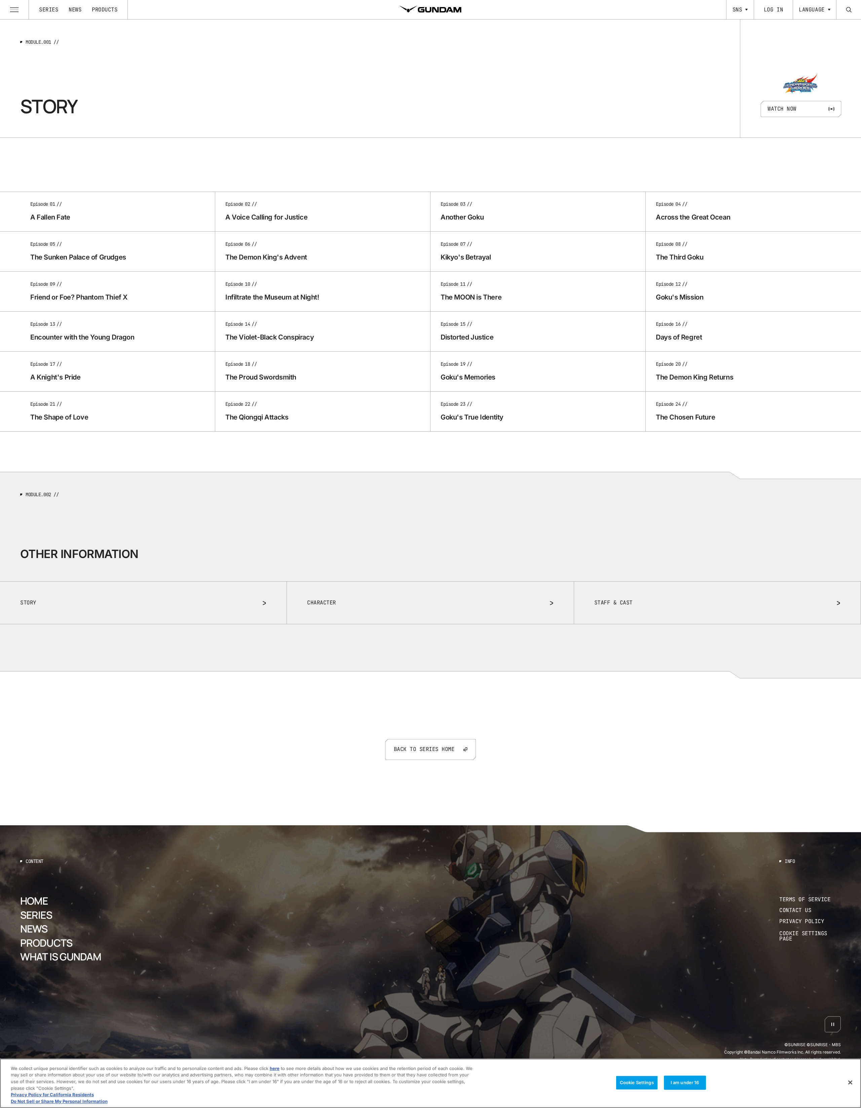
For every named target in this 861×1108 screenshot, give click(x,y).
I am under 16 (685, 1082)
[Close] (850, 1082)
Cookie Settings (637, 1082)
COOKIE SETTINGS (810, 936)
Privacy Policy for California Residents (52, 1094)
